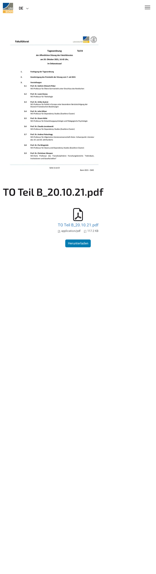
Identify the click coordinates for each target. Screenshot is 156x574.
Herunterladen (78, 243)
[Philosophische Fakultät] (8, 8)
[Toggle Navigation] (147, 8)
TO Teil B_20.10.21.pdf (78, 225)
